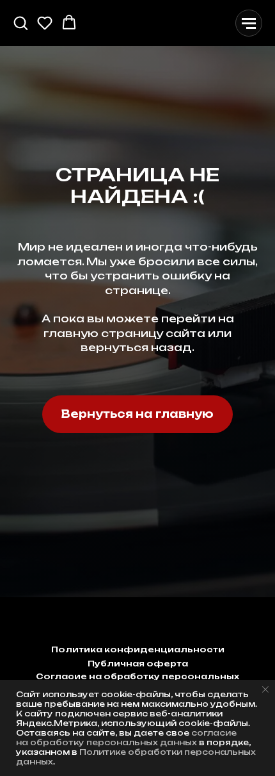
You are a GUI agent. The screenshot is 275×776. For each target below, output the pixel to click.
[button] (20, 22)
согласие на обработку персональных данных (126, 737)
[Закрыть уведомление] (265, 689)
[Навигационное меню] (248, 23)
